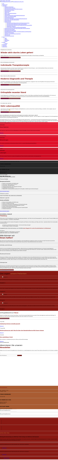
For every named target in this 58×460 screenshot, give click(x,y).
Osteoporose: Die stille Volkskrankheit (12, 19)
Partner (6, 39)
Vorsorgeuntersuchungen (9, 35)
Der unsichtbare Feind (6, 337)
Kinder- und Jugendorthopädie (10, 16)
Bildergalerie (7, 40)
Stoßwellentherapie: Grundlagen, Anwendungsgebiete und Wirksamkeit (18, 31)
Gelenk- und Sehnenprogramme (10, 13)
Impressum (4, 45)
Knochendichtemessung (9, 17)
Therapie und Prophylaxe (9, 32)
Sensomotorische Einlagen (10, 29)
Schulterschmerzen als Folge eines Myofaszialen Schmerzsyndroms (17, 28)
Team (6, 38)
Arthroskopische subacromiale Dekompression (13, 9)
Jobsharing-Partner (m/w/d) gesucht (10, 323)
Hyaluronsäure (7, 14)
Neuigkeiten (4, 44)
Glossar (6, 41)
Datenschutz (4, 46)
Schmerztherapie (8, 20)
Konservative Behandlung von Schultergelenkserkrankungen (16, 18)
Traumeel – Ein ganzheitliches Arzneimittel (13, 33)
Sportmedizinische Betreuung (10, 30)
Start (3, 3)
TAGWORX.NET (6, 458)
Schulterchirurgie (8, 21)
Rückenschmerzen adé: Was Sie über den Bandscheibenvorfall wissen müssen (22, 330)
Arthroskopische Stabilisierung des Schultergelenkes (17, 24)
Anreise (6, 43)
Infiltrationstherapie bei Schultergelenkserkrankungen (15, 15)
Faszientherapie (8, 11)
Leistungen (4, 5)
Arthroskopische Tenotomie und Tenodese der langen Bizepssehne (19, 25)
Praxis (3, 36)
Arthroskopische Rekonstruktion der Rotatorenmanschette (18, 22)
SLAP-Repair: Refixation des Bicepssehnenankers (16, 27)
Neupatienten (4, 4)
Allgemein (2, 326)
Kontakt (3, 42)
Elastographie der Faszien (9, 10)
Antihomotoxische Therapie (10, 7)
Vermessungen (7, 34)
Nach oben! (4, 447)
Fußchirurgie (7, 12)
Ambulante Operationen (9, 6)
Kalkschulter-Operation (11, 26)
